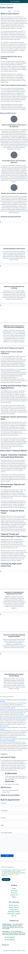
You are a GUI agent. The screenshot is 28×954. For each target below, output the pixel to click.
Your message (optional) (6, 832)
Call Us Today (9, 781)
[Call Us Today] (2, 782)
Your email (3, 817)
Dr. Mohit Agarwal (11, 773)
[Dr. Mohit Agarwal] (2, 774)
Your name (3, 803)
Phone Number (4, 810)
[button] (13, 709)
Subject (2, 825)
